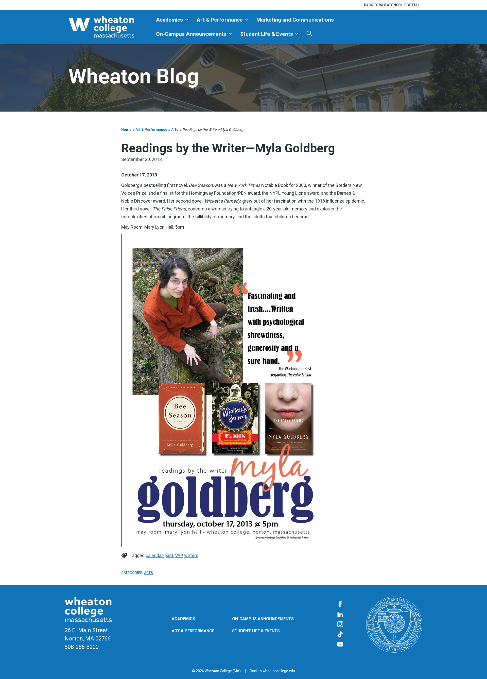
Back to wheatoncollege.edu (391, 5)
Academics (169, 20)
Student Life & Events (266, 34)
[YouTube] (340, 645)
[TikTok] (340, 635)
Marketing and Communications (295, 20)
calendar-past (159, 555)
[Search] (309, 33)
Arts (174, 130)
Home (126, 130)
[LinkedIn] (340, 614)
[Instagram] (340, 624)
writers (191, 555)
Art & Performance (220, 20)
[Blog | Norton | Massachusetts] (110, 27)
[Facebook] (340, 604)
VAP (178, 555)
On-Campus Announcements (191, 34)
